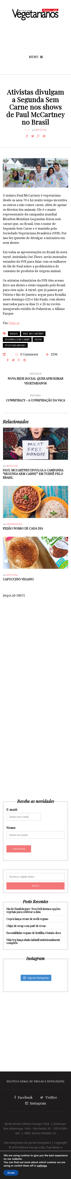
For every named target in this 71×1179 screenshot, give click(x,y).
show (38, 339)
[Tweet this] (33, 136)
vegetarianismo (15, 345)
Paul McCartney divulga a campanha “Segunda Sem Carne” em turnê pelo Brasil (33, 473)
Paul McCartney (33, 333)
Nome (11, 828)
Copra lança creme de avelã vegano (27, 919)
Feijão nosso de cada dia (23, 528)
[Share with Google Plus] (38, 136)
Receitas (12, 575)
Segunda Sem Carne (17, 339)
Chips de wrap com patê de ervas (26, 926)
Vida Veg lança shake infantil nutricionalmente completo (33, 941)
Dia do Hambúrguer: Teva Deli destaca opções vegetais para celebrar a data (33, 910)
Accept (11, 1172)
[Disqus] (35, 645)
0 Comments (29, 354)
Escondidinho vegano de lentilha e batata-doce (33, 933)
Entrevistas (14, 524)
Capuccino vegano (18, 579)
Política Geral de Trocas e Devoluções (36, 1081)
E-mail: (12, 809)
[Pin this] (44, 136)
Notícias (41, 130)
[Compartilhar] (27, 136)
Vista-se (14, 323)
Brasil (14, 333)
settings (42, 1165)
